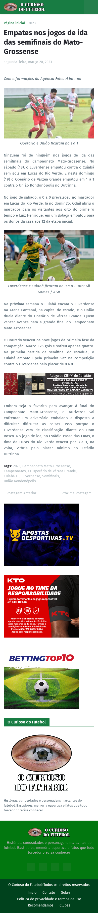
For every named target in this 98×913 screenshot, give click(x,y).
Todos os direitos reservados (66, 885)
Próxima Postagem (76, 493)
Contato (48, 892)
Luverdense (31, 476)
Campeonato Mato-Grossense (46, 466)
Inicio (32, 892)
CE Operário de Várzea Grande (52, 471)
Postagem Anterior (21, 493)
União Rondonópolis (20, 481)
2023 (32, 23)
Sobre (65, 892)
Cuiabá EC (12, 476)
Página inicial (14, 23)
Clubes (65, 905)
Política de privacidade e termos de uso (49, 899)
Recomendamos (41, 905)
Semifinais (50, 476)
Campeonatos (15, 471)
